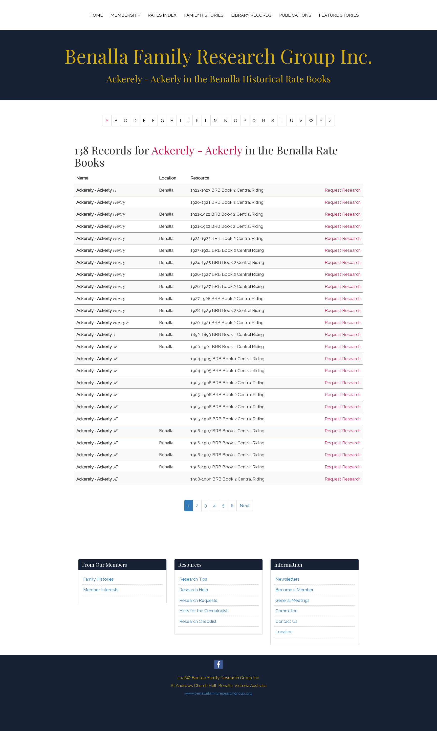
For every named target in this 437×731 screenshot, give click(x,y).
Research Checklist (197, 621)
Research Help (193, 589)
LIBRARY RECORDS (251, 15)
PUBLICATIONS (295, 15)
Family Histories (98, 579)
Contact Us (286, 621)
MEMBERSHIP (125, 15)
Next (245, 505)
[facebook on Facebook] (218, 664)
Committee (286, 610)
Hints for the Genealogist (203, 610)
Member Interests (100, 589)
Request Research (343, 190)
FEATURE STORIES (339, 15)
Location (284, 631)
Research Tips (193, 579)
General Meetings (292, 600)
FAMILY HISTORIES (204, 15)
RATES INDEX (162, 15)
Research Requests (198, 600)
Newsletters (287, 579)
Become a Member (294, 589)
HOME (96, 15)
